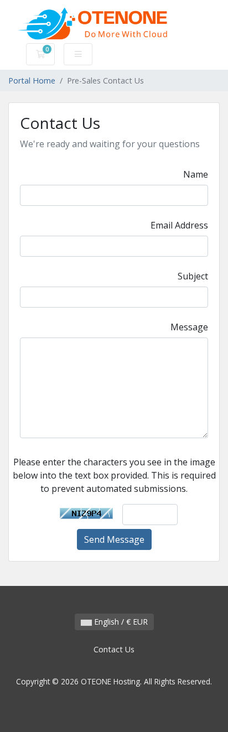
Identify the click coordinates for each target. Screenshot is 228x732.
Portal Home (31, 80)
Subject (193, 276)
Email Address (179, 225)
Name (195, 174)
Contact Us (114, 649)
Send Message (114, 539)
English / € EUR (120, 621)
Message (189, 327)
